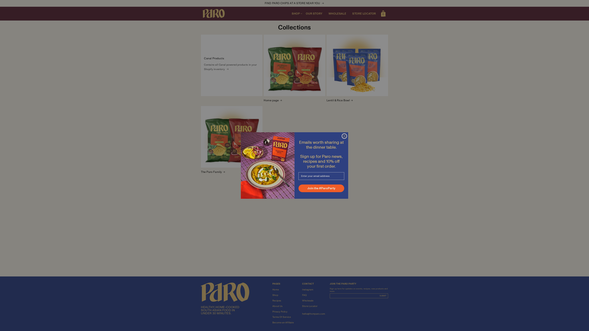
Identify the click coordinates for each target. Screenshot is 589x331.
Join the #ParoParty (321, 188)
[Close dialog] (344, 136)
